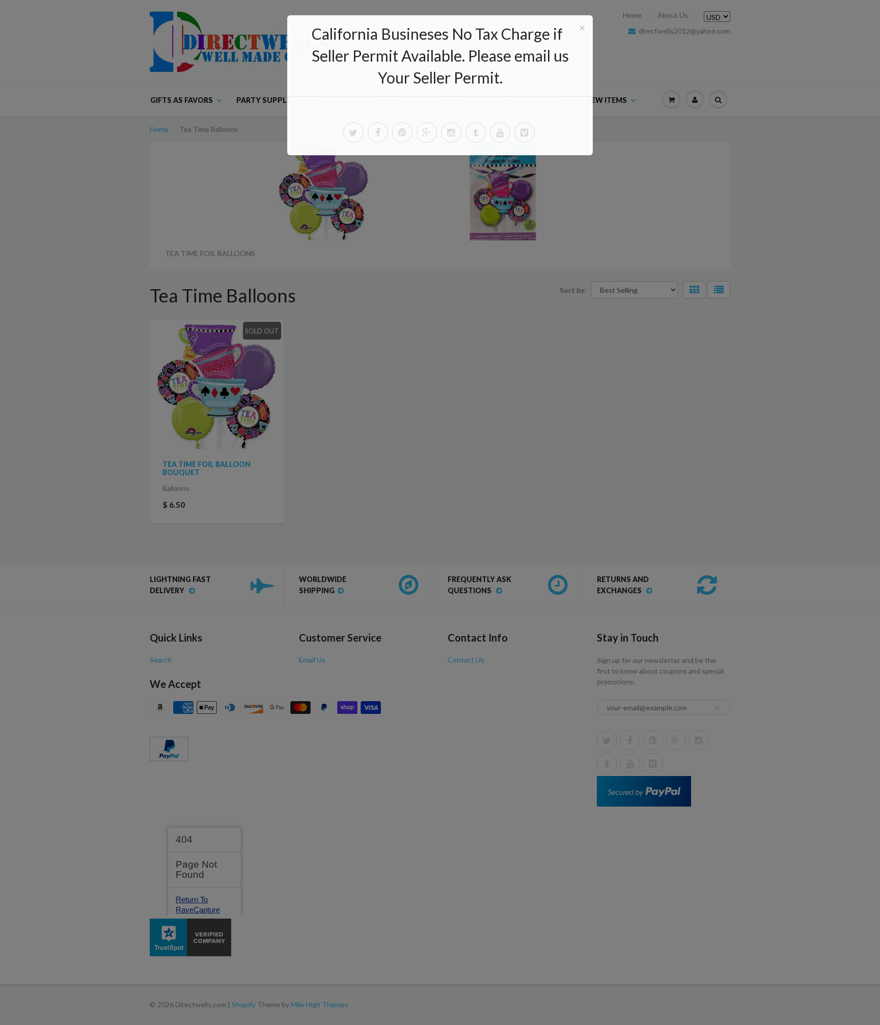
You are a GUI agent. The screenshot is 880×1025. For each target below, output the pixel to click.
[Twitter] (353, 132)
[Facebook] (378, 132)
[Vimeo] (524, 132)
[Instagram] (451, 132)
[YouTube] (500, 132)
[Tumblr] (475, 132)
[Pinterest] (402, 132)
